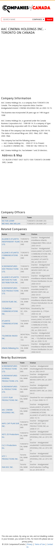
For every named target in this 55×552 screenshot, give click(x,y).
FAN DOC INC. (7, 467)
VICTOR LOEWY (8, 221)
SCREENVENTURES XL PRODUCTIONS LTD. (9, 389)
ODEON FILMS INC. (10, 302)
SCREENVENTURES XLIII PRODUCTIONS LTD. (10, 291)
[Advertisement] (27, 63)
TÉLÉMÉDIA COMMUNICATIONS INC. (10, 311)
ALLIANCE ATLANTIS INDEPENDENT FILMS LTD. (11, 241)
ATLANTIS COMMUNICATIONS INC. (10, 323)
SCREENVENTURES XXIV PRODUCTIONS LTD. (10, 269)
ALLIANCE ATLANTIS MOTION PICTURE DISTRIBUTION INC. (10, 280)
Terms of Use (40, 544)
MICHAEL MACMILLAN (11, 224)
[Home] (26, 12)
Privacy (30, 544)
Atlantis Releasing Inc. (10, 348)
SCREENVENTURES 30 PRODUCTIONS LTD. (9, 369)
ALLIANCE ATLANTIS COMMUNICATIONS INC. (10, 255)
